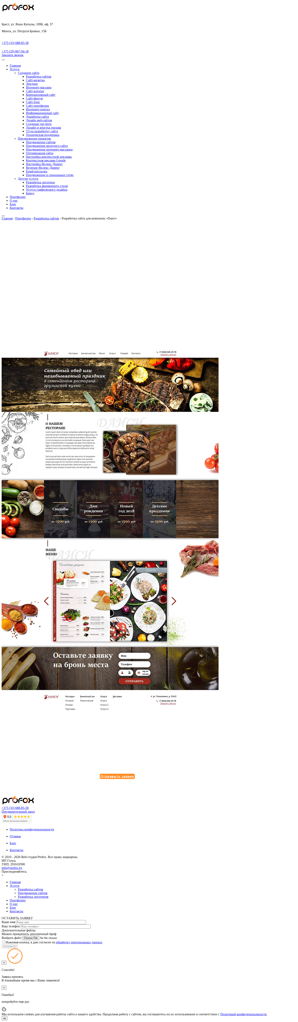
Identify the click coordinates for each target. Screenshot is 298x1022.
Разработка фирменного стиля (47, 186)
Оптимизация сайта (39, 153)
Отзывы (15, 836)
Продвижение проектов (34, 138)
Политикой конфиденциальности (243, 1014)
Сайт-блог (33, 102)
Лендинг (32, 84)
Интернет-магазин (38, 87)
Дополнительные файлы (18, 930)
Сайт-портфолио (37, 105)
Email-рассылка (36, 171)
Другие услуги (28, 178)
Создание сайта (28, 73)
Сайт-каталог (35, 91)
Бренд (30, 193)
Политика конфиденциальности (32, 829)
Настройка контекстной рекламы (49, 156)
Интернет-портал (38, 109)
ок (4, 1018)
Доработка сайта (37, 116)
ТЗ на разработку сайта (42, 131)
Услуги (14, 69)
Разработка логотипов (33, 896)
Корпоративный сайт (40, 94)
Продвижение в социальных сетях (50, 175)
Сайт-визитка (35, 80)
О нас (14, 200)
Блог (13, 204)
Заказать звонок (13, 55)
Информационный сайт (42, 113)
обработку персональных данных (79, 942)
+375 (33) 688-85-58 (15, 808)
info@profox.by (12, 868)
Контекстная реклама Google (46, 160)
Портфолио (18, 197)
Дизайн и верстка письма (43, 127)
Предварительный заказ (18, 811)
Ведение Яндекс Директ (43, 167)
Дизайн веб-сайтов (39, 120)
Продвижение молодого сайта (47, 146)
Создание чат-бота (38, 124)
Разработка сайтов (38, 76)
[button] (117, 776)
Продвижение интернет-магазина (49, 149)
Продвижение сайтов (41, 142)
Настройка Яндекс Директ (44, 164)
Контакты (16, 208)
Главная (15, 65)
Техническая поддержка (42, 135)
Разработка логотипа (40, 182)
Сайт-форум (34, 98)
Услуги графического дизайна (46, 189)
